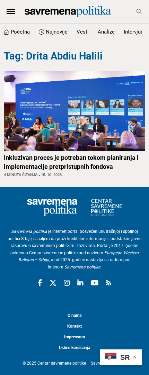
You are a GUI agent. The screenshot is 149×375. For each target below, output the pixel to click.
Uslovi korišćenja (74, 347)
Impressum (74, 337)
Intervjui (133, 32)
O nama (74, 315)
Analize (106, 32)
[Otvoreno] (11, 11)
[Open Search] (139, 12)
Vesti (83, 32)
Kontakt (74, 326)
